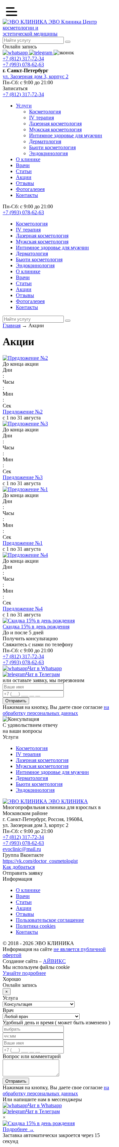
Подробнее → (18, 1129)
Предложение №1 (23, 543)
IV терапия (41, 117)
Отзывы (25, 183)
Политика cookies (36, 926)
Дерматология (45, 141)
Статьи (24, 171)
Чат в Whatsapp (45, 668)
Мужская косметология (55, 129)
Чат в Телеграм (43, 674)
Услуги (24, 105)
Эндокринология (48, 153)
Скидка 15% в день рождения (36, 626)
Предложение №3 (23, 477)
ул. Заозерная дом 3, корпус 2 (35, 76)
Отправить (15, 700)
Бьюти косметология (52, 147)
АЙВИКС (54, 961)
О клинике (28, 159)
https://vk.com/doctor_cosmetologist (40, 861)
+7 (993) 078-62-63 (23, 64)
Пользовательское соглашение (50, 920)
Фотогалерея (30, 189)
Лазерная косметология (55, 123)
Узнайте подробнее (24, 973)
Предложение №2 (23, 411)
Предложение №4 (23, 608)
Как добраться (19, 867)
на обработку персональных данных (56, 710)
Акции (23, 177)
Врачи (23, 165)
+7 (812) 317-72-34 (23, 58)
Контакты (27, 195)
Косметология (45, 111)
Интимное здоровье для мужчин (65, 135)
